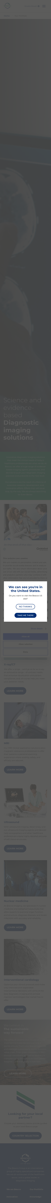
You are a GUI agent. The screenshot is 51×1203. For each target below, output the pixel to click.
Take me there (25, 615)
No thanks (25, 606)
